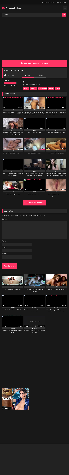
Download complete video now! (35, 63)
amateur (34, 88)
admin (31, 82)
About (29, 75)
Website (4, 253)
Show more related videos (34, 203)
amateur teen (43, 88)
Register (64, 2)
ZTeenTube (13, 8)
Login (57, 2)
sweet (51, 88)
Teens (26, 88)
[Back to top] (63, 469)
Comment (5, 219)
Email (4, 247)
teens (58, 88)
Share (41, 75)
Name (4, 241)
